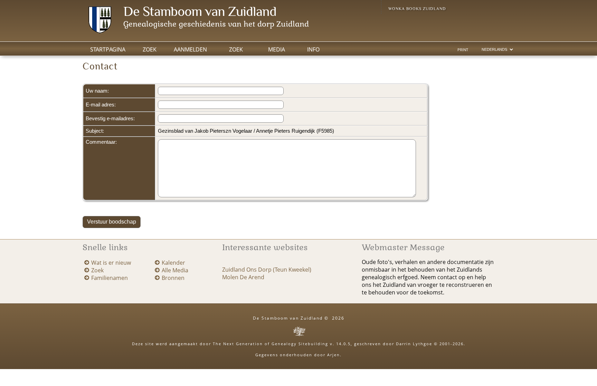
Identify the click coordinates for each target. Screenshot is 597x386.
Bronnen (173, 278)
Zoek (236, 49)
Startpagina (107, 49)
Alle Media (175, 270)
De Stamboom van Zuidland (199, 11)
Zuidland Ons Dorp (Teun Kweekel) (266, 269)
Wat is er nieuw (111, 262)
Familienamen (109, 278)
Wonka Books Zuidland (417, 8)
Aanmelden (190, 49)
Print (462, 49)
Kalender (173, 262)
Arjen (333, 354)
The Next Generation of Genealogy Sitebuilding (270, 343)
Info (313, 49)
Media (276, 49)
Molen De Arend (243, 277)
